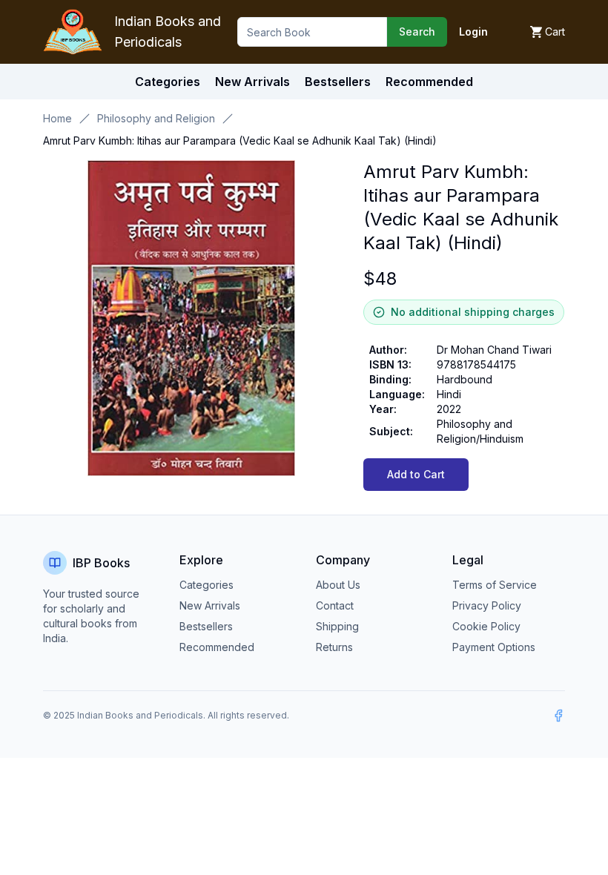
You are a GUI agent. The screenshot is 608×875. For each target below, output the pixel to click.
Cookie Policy (486, 626)
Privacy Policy (486, 605)
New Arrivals (209, 605)
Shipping (337, 626)
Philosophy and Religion (156, 118)
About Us (338, 584)
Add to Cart (416, 474)
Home (57, 118)
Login (473, 31)
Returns (334, 647)
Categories (167, 81)
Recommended (216, 647)
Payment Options (493, 647)
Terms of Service (494, 584)
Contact (335, 605)
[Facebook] (558, 715)
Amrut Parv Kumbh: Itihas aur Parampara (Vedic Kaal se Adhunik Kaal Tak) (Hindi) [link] (240, 140)
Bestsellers (206, 626)
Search (417, 31)
